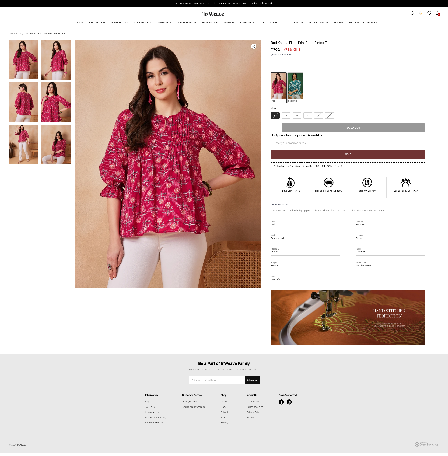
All (19, 34)
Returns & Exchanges (363, 22)
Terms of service (255, 407)
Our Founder (253, 402)
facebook (281, 402)
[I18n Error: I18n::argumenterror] (23, 59)
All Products (210, 22)
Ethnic (224, 407)
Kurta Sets (247, 22)
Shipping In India (153, 412)
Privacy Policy (254, 412)
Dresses (229, 22)
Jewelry (224, 423)
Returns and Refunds (155, 423)
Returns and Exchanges (193, 407)
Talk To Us (150, 407)
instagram (289, 402)
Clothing (294, 22)
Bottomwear (271, 22)
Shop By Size (317, 22)
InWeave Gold (120, 22)
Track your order (190, 402)
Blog (147, 402)
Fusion (224, 402)
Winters (224, 417)
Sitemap (251, 417)
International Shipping (155, 417)
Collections (185, 22)
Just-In (78, 22)
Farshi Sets (164, 22)
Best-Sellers (97, 22)
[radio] (279, 87)
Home (12, 34)
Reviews (339, 22)
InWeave (21, 445)
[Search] (410, 13)
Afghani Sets (142, 22)
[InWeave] (213, 13)
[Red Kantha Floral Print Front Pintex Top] (168, 164)
